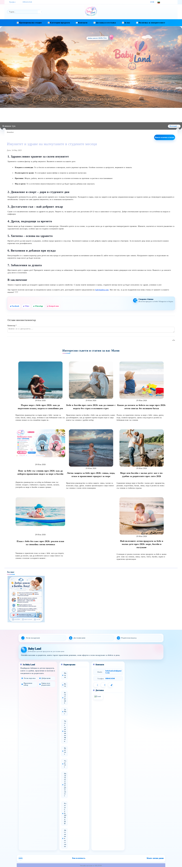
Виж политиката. (78, 858)
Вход (65, 685)
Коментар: (12, 325)
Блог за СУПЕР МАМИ (65, 813)
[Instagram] (170, 2)
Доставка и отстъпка (106, 23)
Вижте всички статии (164, 137)
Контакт (65, 751)
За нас (127, 23)
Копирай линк (54, 306)
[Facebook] (166, 2)
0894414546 (27, 2)
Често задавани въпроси (65, 731)
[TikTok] (173, 2)
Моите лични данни (155, 858)
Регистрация (65, 698)
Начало (9, 132)
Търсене (65, 764)
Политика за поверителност (152, 23)
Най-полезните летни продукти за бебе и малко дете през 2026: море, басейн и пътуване (141, 544)
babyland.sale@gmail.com (113, 672)
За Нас (65, 711)
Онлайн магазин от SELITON (91, 866)
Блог (12, 132)
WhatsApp (39, 306)
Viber (27, 306)
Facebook (15, 306)
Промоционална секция (30, 23)
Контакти (82, 23)
